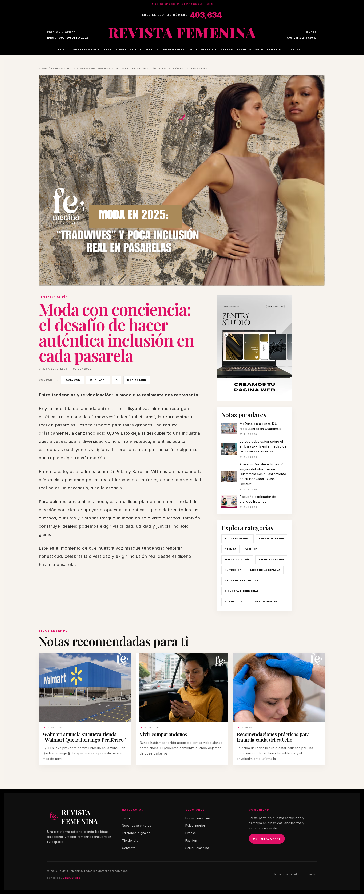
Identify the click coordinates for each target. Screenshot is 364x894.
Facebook (72, 379)
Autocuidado (236, 601)
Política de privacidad (285, 874)
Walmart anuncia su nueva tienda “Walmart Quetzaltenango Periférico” (84, 737)
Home (43, 68)
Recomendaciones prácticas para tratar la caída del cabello (273, 737)
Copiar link (136, 380)
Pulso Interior (203, 49)
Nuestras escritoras (92, 49)
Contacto (297, 49)
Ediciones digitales (136, 833)
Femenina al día (63, 68)
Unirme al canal (267, 838)
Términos (310, 874)
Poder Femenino (171, 49)
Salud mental (266, 601)
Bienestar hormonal (242, 591)
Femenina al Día (237, 559)
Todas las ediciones (134, 49)
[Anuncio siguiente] (300, 4)
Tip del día (130, 840)
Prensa (226, 49)
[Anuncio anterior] (63, 4)
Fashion (244, 49)
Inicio (63, 49)
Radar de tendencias (242, 580)
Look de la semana (265, 570)
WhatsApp (98, 379)
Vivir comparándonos (163, 734)
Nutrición (233, 570)
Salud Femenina (269, 49)
